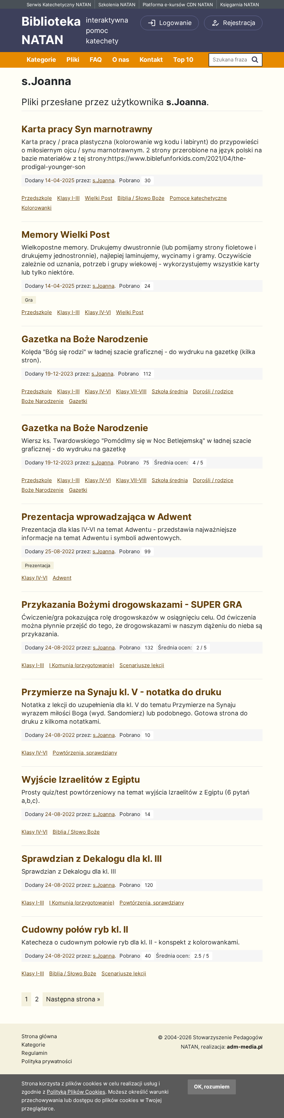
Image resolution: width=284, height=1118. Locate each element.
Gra (29, 300)
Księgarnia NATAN (239, 4)
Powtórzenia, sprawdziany (85, 752)
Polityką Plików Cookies (76, 1091)
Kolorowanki (36, 207)
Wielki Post (98, 198)
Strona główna (39, 1036)
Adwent (62, 577)
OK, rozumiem (212, 1086)
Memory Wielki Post (65, 234)
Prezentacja (37, 565)
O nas (120, 59)
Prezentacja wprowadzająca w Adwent (106, 516)
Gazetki (78, 401)
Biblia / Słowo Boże (141, 198)
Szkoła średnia (170, 391)
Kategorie (41, 59)
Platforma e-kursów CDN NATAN (178, 4)
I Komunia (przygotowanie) (81, 665)
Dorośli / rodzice (213, 391)
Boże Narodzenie (42, 401)
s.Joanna (103, 180)
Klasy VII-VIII (131, 391)
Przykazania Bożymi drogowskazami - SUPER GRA (131, 604)
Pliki (72, 59)
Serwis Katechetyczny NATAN (59, 4)
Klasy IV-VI (98, 312)
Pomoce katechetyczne (198, 198)
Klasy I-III (68, 198)
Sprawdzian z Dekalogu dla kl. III (91, 858)
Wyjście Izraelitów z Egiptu (80, 779)
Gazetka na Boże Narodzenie (84, 339)
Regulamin (34, 1053)
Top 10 (183, 59)
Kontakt (151, 59)
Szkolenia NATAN (116, 4)
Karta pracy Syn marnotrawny (86, 129)
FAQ (96, 59)
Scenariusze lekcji (141, 665)
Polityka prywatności (46, 1061)
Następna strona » (73, 999)
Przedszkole (36, 198)
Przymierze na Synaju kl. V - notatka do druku (121, 692)
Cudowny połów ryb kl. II (74, 929)
